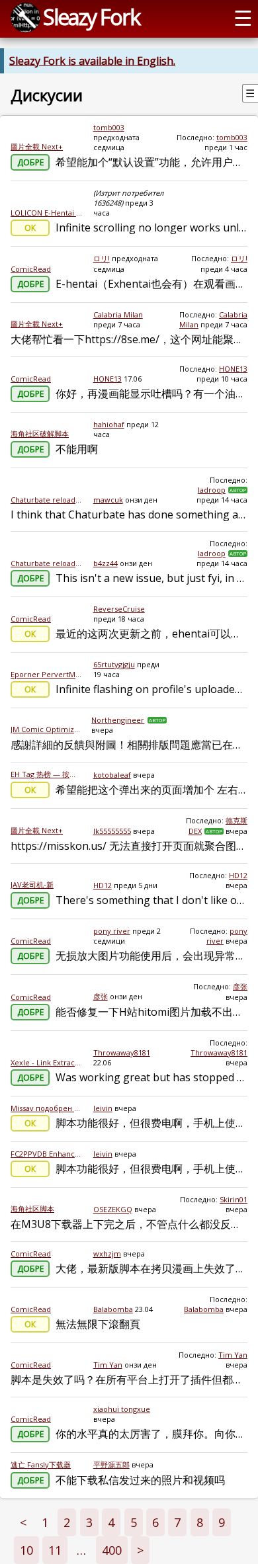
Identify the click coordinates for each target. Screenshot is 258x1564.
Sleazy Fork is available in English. (92, 61)
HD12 (102, 885)
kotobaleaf (112, 775)
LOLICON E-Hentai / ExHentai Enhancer (47, 213)
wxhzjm (107, 1253)
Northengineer (117, 720)
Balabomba (113, 1309)
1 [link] (45, 1522)
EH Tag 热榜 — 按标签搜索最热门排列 (47, 774)
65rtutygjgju (114, 664)
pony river (111, 931)
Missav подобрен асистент (47, 1108)
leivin (102, 1108)
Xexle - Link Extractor (47, 1062)
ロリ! (101, 258)
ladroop (212, 490)
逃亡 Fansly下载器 (41, 1464)
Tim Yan (107, 1365)
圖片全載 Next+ (37, 146)
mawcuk (108, 500)
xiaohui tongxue (121, 1409)
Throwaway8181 (121, 1052)
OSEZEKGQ (112, 1209)
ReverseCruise (119, 609)
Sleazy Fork (91, 16)
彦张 (100, 996)
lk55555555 (112, 831)
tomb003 (108, 127)
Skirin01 (233, 1199)
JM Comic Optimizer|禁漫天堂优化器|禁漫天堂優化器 (46, 729)
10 (26, 1550)
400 (112, 1550)
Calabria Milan (118, 314)
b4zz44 (105, 563)
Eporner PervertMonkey (47, 674)
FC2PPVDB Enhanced (47, 1154)
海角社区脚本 (32, 1209)
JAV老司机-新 (32, 884)
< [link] (23, 1522)
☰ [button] (243, 17)
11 (55, 1550)
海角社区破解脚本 (40, 433)
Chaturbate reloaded (47, 500)
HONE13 (107, 379)
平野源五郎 (111, 1464)
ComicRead (31, 269)
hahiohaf (108, 424)
